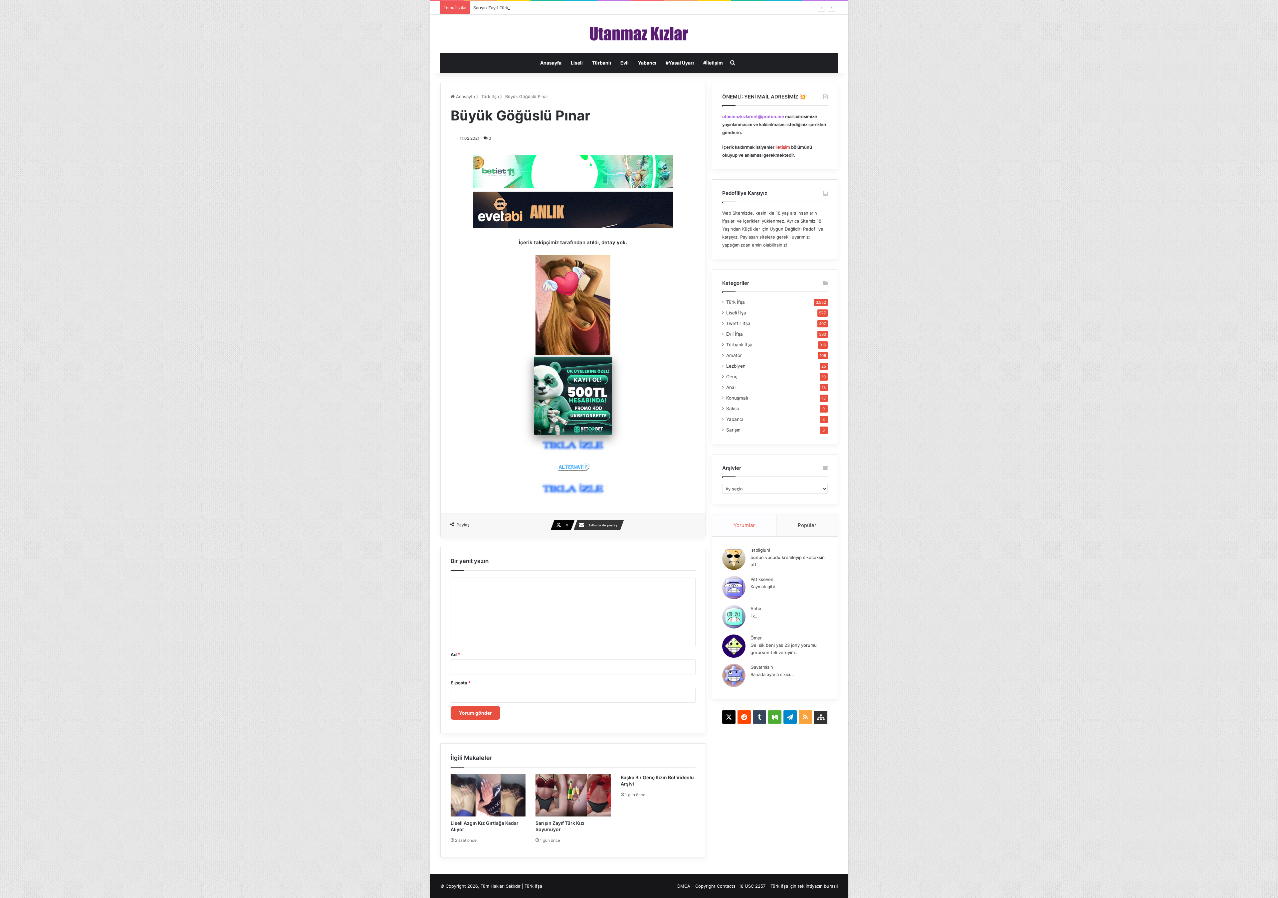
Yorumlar (744, 525)
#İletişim (713, 63)
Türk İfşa (490, 96)
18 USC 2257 (752, 886)
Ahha (755, 608)
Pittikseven (761, 579)
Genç (732, 376)
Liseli (577, 63)
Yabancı (647, 63)
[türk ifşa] (639, 33)
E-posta (461, 682)
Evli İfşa (734, 334)
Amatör (734, 355)
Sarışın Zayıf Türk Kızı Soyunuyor (506, 7)
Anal (731, 387)
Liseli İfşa (736, 312)
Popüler (807, 525)
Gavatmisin (761, 667)
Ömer (756, 637)
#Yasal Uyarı (680, 63)
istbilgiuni (760, 550)
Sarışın (733, 430)
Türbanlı (601, 63)
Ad (455, 654)
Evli (624, 63)
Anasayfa (550, 63)
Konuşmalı (737, 398)
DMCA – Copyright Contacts (706, 886)
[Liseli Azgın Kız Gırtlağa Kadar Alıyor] (488, 795)
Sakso (732, 408)
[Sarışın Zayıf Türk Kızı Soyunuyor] (573, 795)
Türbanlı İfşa (739, 344)
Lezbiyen (736, 366)
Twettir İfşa (738, 323)
